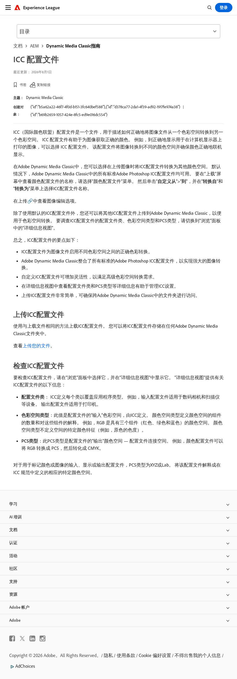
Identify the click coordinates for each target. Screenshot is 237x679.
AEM (34, 46)
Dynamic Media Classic (44, 97)
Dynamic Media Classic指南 (73, 46)
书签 (23, 84)
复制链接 (44, 84)
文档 (18, 46)
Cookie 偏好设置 (155, 655)
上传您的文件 (36, 345)
